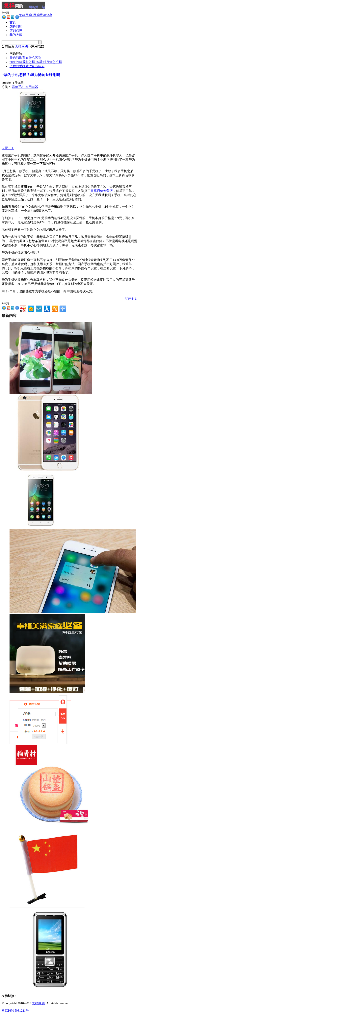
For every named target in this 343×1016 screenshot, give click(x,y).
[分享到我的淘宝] (54, 308)
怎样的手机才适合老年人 (27, 66)
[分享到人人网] (46, 308)
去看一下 (8, 148)
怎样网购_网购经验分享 (35, 15)
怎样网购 (16, 26)
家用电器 (31, 87)
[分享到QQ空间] (4, 16)
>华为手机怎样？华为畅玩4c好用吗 (31, 75)
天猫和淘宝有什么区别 (25, 57)
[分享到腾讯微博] (12, 16)
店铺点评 (16, 30)
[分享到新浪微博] (8, 16)
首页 (13, 22)
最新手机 (18, 87)
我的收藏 (16, 34)
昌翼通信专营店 (102, 191)
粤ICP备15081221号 (15, 1010)
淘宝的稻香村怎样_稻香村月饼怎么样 (36, 62)
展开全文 (131, 298)
